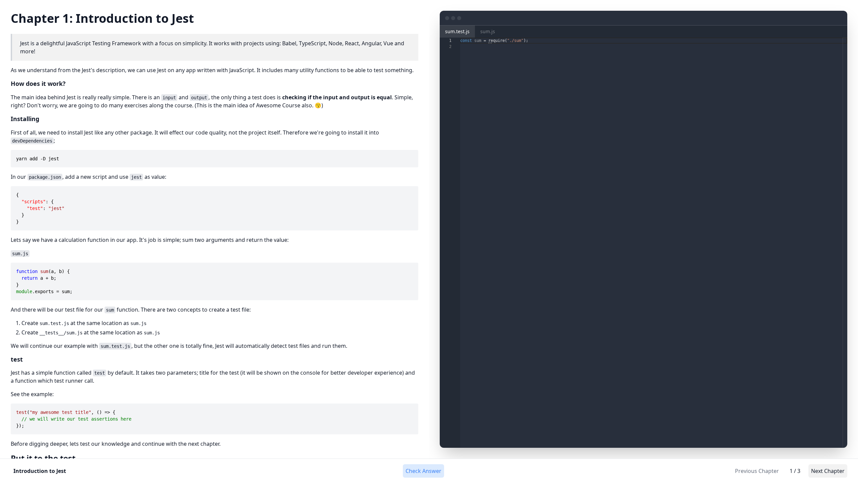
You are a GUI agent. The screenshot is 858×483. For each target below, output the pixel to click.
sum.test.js (457, 31)
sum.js (487, 31)
